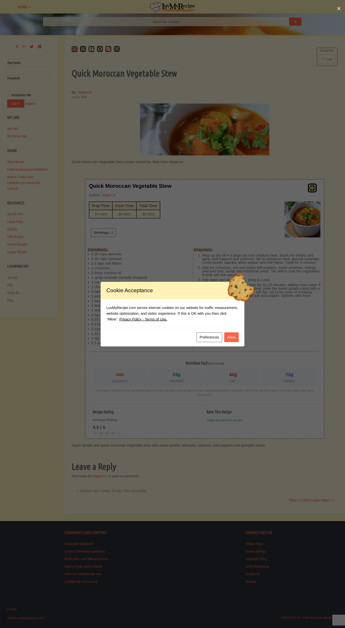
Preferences (209, 337)
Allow (231, 337)
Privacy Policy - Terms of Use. (143, 319)
